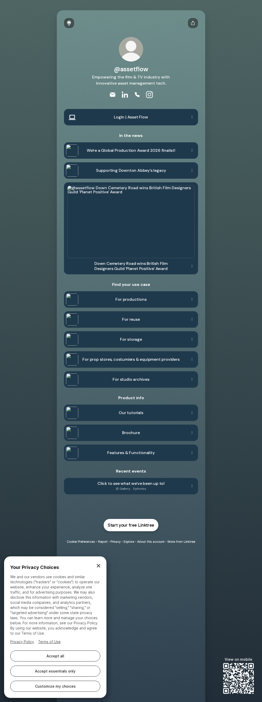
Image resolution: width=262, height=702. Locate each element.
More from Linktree (181, 541)
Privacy (116, 541)
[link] (112, 94)
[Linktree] (69, 23)
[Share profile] (193, 23)
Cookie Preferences (81, 541)
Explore (129, 541)
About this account (151, 541)
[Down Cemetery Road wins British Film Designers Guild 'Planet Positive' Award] (131, 220)
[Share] (192, 117)
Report (102, 541)
